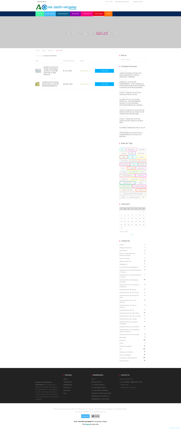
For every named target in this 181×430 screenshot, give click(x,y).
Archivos (50, 50)
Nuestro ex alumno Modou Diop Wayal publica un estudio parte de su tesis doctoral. (51, 70)
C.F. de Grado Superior (99, 390)
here (88, 424)
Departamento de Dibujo (132, 289)
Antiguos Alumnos (132, 247)
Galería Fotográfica (132, 346)
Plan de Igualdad (132, 355)
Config (96, 416)
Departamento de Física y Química (132, 306)
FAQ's (108, 14)
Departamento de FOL (132, 310)
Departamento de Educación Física (132, 296)
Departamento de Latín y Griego (132, 316)
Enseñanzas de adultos (100, 396)
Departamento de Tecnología (132, 334)
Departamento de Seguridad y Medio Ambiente (132, 330)
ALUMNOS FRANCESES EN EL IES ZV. (132, 128)
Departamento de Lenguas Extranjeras (132, 323)
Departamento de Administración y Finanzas (132, 271)
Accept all (85, 416)
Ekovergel (132, 337)
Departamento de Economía (132, 292)
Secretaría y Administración (132, 358)
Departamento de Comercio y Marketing (132, 286)
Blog (43, 50)
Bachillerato (96, 382)
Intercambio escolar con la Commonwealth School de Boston (130, 134)
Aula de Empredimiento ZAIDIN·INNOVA (132, 254)
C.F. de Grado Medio (98, 387)
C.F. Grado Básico (97, 384)
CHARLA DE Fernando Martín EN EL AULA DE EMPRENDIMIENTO (50, 84)
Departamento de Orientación (132, 327)
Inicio (39, 14)
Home (37, 50)
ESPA (132, 343)
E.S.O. (93, 379)
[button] (143, 197)
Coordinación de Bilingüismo (132, 267)
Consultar (104, 71)
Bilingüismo (132, 264)
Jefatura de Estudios (132, 352)
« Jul (131, 234)
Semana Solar (132, 361)
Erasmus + (132, 340)
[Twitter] (97, 1)
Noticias (98, 14)
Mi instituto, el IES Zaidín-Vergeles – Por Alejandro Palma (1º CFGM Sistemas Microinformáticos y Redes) (131, 102)
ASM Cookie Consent (174, 428)
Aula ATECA (132, 250)
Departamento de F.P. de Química (132, 301)
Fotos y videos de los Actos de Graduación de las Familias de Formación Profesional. (131, 112)
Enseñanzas (63, 14)
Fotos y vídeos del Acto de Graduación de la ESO (130, 93)
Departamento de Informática (132, 313)
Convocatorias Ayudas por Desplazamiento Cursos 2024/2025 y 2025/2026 (130, 75)
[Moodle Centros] (94, 1)
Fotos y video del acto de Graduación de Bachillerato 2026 (131, 120)
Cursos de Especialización (101, 393)
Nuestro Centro (138, 1)
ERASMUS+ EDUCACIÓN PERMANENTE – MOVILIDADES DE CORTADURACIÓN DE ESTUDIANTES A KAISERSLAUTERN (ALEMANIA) (132, 84)
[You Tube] (99, 1)
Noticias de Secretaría (122, 1)
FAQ (64, 393)
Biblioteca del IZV (132, 261)
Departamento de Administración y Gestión (132, 276)
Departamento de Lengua (132, 319)
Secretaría (50, 14)
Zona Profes (108, 1)
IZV (132, 349)
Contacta (87, 14)
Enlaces (75, 14)
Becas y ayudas (132, 258)
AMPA (132, 245)
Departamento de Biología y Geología (132, 281)
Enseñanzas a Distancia (100, 399)
